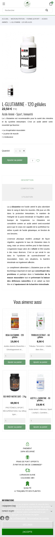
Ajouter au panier (14, 160)
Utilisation (27, 197)
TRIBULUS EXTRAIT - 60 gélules (40, 336)
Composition (27, 188)
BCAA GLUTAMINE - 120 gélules (15, 336)
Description (27, 180)
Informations (8, 500)
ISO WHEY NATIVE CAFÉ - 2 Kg (14, 396)
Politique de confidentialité (13, 518)
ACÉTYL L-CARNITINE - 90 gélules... (40, 399)
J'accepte (27, 531)
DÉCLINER (27, 524)
